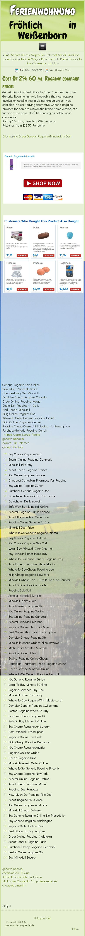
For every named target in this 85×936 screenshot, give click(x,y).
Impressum (44, 918)
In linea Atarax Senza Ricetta (21, 434)
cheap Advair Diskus (15, 873)
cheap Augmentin (13, 885)
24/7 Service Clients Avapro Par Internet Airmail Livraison (42, 55)
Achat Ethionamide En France (22, 877)
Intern (75, 929)
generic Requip (12, 869)
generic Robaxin (13, 439)
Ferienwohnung (42, 10)
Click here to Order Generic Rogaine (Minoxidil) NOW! (36, 136)
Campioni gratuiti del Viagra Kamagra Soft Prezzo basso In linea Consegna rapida (42, 61)
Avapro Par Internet (15, 443)
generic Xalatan (12, 447)
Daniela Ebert (62, 70)
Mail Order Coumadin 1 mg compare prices (29, 881)
